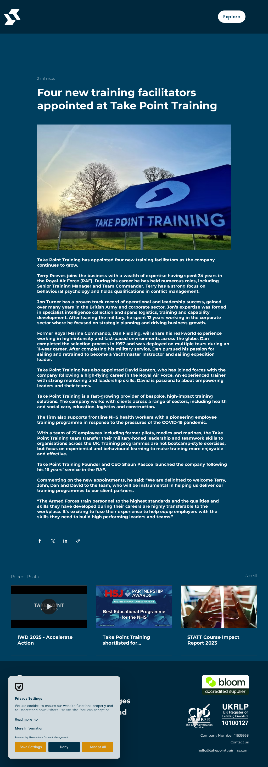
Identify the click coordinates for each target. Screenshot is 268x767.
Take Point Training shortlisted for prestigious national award (127, 640)
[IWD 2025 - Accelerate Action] (49, 607)
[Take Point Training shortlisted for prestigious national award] (134, 607)
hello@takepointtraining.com (223, 750)
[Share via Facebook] (39, 540)
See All (251, 576)
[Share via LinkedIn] (65, 540)
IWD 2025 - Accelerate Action (45, 640)
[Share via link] (78, 540)
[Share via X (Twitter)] (52, 540)
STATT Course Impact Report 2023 (213, 640)
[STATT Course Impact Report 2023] (219, 607)
